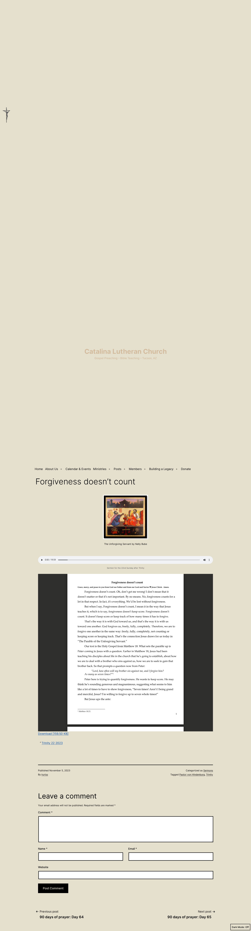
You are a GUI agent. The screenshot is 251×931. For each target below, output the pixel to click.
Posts (117, 469)
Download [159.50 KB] (53, 733)
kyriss (45, 774)
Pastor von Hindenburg (192, 774)
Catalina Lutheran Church (125, 351)
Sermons (208, 770)
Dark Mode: (238, 927)
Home (39, 469)
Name (42, 848)
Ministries (99, 469)
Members (135, 469)
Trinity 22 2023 (52, 743)
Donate (186, 469)
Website (43, 867)
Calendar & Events (78, 469)
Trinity (209, 774)
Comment (45, 812)
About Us (51, 469)
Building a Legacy (161, 469)
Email (132, 848)
